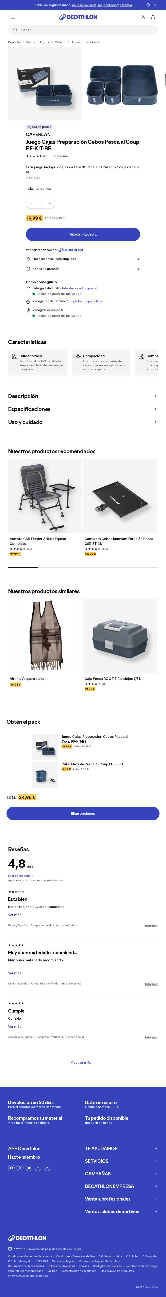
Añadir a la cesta (83, 234)
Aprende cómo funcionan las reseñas (33, 880)
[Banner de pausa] (148, 5)
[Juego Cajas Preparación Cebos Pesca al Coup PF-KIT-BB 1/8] (45, 83)
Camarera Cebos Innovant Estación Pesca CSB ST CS (119, 541)
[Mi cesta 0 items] (153, 17)
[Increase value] (50, 204)
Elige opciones (83, 813)
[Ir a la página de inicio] (78, 17)
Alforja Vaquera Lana (27, 679)
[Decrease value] (31, 204)
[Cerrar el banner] (154, 5)
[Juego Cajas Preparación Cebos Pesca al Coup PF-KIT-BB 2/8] (122, 83)
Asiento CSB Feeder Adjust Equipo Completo (38, 541)
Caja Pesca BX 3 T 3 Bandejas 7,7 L (113, 679)
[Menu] (13, 17)
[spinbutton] (40, 204)
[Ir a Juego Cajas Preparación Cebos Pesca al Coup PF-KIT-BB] (45, 747)
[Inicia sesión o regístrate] (143, 17)
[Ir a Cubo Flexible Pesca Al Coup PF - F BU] (45, 775)
